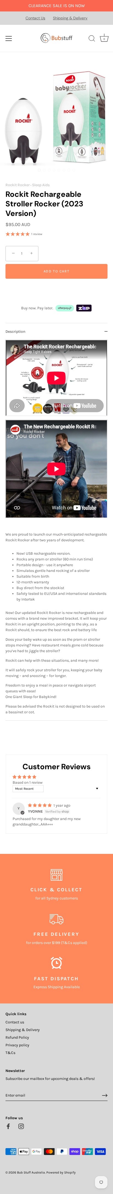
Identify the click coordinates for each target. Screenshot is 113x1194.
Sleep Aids (41, 185)
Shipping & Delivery (70, 18)
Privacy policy (17, 1045)
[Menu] (9, 38)
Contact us (14, 1022)
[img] (40, 805)
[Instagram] (21, 1126)
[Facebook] (8, 1126)
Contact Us (35, 18)
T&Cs (10, 1052)
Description (15, 331)
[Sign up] (105, 1095)
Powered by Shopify (61, 1172)
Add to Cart (57, 271)
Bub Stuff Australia (31, 1172)
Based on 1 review (28, 782)
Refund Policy (17, 1037)
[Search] (92, 39)
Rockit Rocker (17, 185)
